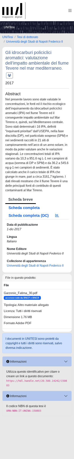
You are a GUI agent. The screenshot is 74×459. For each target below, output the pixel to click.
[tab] (57, 215)
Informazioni (18, 361)
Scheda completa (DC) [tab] (29, 215)
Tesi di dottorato (27, 37)
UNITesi (7, 37)
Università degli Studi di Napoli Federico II (34, 41)
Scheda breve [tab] (20, 199)
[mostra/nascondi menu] (70, 10)
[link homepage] (13, 10)
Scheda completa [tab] (24, 208)
